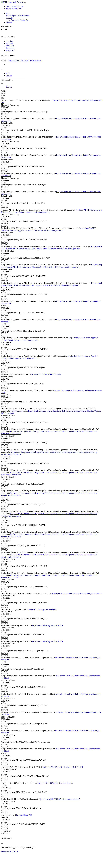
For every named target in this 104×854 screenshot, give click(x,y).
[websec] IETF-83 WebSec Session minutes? (55, 783)
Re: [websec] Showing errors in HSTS (47, 625)
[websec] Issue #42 (24, 815)
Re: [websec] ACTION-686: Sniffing (46, 374)
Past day (9, 43)
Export (9, 87)
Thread (9, 75)
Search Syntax (12, 15)
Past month (10, 48)
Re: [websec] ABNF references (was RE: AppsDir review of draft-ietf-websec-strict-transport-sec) (48, 229)
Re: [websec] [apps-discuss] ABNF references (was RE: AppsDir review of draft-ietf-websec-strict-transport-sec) (51, 247)
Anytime (9, 41)
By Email (24, 60)
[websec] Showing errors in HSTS (42, 609)
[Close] (2, 843)
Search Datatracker (13, 9)
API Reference (24, 15)
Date (8, 73)
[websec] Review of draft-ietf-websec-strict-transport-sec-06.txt (76, 593)
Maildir (9, 852)
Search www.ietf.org (14, 6)
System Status (35, 60)
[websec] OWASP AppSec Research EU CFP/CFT (62, 767)
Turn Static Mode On (19, 20)
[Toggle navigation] (25, 2)
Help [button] (8, 13)
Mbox (3, 852)
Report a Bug (13, 60)
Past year (9, 50)
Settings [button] (9, 18)
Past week (10, 46)
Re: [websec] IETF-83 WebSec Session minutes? (60, 799)
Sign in (9, 22)
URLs (15, 852)
